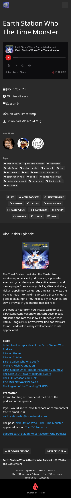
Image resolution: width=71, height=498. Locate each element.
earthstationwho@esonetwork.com (25, 416)
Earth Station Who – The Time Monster (38, 423)
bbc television (55, 181)
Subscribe (44, 477)
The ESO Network (36, 427)
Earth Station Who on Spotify (21, 361)
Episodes (31, 470)
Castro (35, 203)
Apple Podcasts (30, 197)
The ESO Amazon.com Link (20, 378)
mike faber (11, 168)
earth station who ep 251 (45, 172)
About (19, 470)
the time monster (35, 163)
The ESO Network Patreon (20, 382)
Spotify (59, 209)
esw (61, 168)
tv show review (13, 163)
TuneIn (38, 216)
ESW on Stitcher (13, 357)
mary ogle (49, 168)
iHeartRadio (40, 209)
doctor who (37, 181)
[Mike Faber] (9, 144)
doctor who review (51, 176)
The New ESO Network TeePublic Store (27, 373)
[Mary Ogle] (38, 144)
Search (51, 470)
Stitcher (21, 216)
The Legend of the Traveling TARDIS (25, 386)
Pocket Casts (54, 203)
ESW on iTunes (12, 353)
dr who (33, 176)
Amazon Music (56, 197)
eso (26, 172)
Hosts (41, 470)
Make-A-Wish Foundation (19, 365)
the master (54, 163)
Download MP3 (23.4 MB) (23, 121)
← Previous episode (17, 451)
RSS (12, 197)
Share (54, 216)
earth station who (15, 176)
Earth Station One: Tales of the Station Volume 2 (33, 369)
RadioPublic (18, 209)
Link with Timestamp (21, 114)
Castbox (17, 203)
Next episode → (56, 451)
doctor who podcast (16, 181)
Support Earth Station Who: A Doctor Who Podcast (34, 433)
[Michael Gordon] (23, 144)
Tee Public (30, 477)
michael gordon (30, 168)
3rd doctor (11, 185)
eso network (12, 172)
